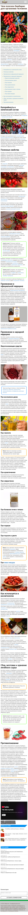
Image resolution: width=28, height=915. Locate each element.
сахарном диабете (5, 236)
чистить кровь (6, 250)
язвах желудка (11, 93)
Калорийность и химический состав (13, 69)
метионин (11, 389)
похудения (24, 115)
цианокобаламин (7, 391)
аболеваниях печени (14, 233)
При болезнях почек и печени (12, 89)
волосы (18, 611)
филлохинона (9, 137)
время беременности (15, 553)
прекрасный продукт (7, 116)
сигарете (13, 272)
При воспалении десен (11, 80)
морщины (3, 607)
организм (10, 260)
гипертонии (11, 166)
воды (2, 354)
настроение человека (18, 280)
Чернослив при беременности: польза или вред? (12, 868)
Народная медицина (10, 821)
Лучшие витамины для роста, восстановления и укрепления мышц (12, 852)
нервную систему (5, 280)
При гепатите (8, 82)
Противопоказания (8, 102)
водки (6, 442)
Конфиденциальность (15, 903)
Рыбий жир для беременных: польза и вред (11, 860)
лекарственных (4, 64)
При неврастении (9, 87)
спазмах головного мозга (7, 768)
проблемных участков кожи (8, 604)
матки (4, 556)
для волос (17, 638)
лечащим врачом (19, 552)
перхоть (8, 615)
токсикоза (12, 549)
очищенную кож (5, 647)
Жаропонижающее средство (12, 78)
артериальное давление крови (8, 328)
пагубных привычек (8, 275)
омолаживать (4, 260)
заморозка (9, 673)
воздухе (8, 679)
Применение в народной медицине (13, 76)
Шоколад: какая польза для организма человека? (12, 864)
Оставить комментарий (14, 897)
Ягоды (2, 821)
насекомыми (4, 200)
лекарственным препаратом (17, 290)
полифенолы (15, 391)
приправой (16, 50)
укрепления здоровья (16, 264)
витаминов (15, 263)
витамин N (5, 389)
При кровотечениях (10, 84)
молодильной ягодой (11, 261)
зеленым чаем (13, 649)
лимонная (22, 139)
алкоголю (20, 272)
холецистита (22, 196)
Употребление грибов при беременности (10, 856)
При (6, 93)
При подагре (8, 91)
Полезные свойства (8, 71)
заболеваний (4, 199)
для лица (9, 638)
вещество (5, 163)
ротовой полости (15, 209)
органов (8, 209)
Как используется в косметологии (12, 96)
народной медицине (13, 338)
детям (12, 771)
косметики (20, 64)
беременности (14, 769)
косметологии (10, 603)
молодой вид (4, 609)
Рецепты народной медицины (8, 823)
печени (16, 766)
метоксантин (17, 389)
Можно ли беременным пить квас (9, 872)
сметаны (16, 644)
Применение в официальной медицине (14, 74)
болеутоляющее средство (7, 206)
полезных (9, 59)
